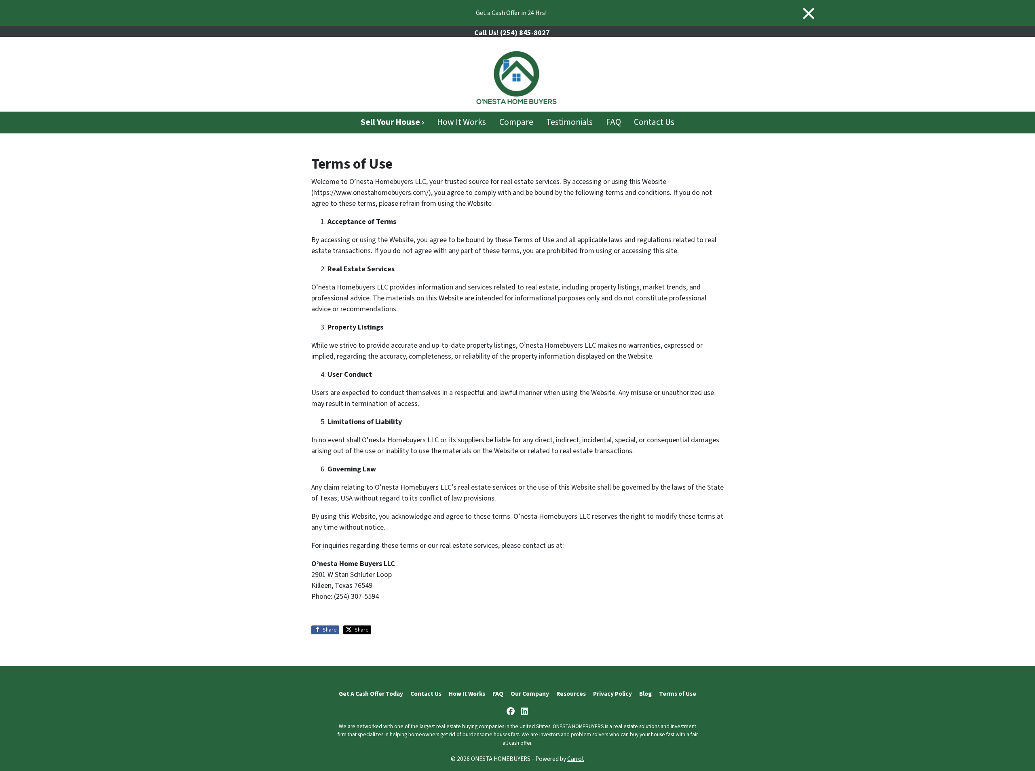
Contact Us (654, 122)
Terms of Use (677, 693)
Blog (645, 693)
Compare (516, 122)
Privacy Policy (612, 693)
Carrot (575, 758)
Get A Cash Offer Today (371, 693)
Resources (571, 693)
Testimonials (569, 122)
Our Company (530, 693)
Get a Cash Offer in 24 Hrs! (511, 12)
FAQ (613, 122)
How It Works (461, 122)
